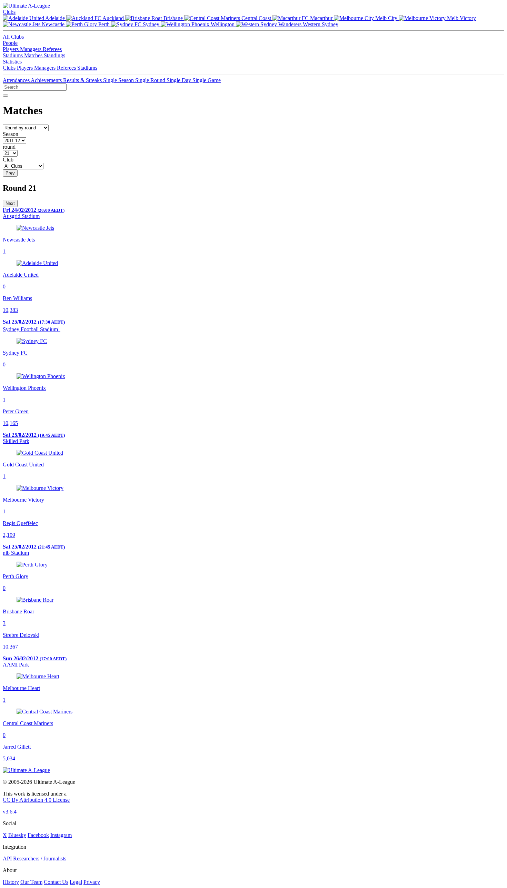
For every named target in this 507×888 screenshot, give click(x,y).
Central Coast (256, 18)
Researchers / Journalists (39, 858)
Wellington (222, 24)
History (11, 882)
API (7, 858)
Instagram (61, 835)
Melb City (386, 18)
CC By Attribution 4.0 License (36, 800)
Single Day (179, 80)
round (9, 147)
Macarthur (321, 18)
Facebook (38, 835)
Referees (52, 49)
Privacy (91, 882)
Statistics (12, 62)
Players (11, 49)
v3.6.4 (10, 812)
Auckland (113, 18)
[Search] (5, 96)
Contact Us (56, 882)
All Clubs (13, 37)
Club (8, 159)
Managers (31, 49)
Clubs (9, 12)
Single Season (119, 80)
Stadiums (13, 55)
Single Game (206, 80)
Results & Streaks (83, 80)
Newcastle (53, 24)
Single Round (151, 80)
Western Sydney (319, 24)
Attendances (17, 80)
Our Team (31, 882)
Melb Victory (461, 18)
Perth (104, 24)
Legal (76, 882)
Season (10, 134)
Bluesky (17, 835)
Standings (54, 55)
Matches (34, 55)
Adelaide (55, 18)
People (10, 43)
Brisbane (173, 18)
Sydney (151, 24)
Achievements (47, 80)
